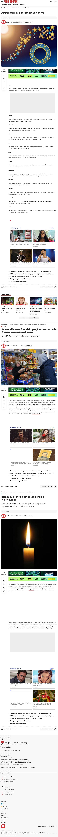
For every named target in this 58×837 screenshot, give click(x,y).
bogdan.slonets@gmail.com (23, 761)
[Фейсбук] (48, 826)
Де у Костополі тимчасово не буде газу (6, 308)
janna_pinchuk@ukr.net (25, 762)
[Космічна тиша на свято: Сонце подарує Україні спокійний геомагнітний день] (36, 301)
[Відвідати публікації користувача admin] (3, 22)
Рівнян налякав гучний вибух (18, 281)
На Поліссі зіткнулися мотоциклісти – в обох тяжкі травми (26, 276)
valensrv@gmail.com (23, 759)
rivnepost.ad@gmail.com (17, 764)
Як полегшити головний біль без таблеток (20, 308)
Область (9, 304)
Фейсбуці (31, 590)
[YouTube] (52, 826)
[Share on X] (4, 78)
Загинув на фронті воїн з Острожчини (20, 278)
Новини (3, 304)
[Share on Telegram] (4, 85)
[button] (2, 1)
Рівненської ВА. (36, 413)
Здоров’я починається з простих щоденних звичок (50, 308)
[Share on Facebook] (4, 74)
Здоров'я (18, 304)
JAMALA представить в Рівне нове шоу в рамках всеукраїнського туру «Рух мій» (32, 273)
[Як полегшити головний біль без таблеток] (22, 301)
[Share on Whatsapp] (4, 81)
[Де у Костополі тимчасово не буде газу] (7, 301)
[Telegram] (56, 826)
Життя (32, 304)
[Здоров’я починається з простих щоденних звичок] (50, 301)
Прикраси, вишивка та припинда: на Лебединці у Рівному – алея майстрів (30, 271)
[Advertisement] (32, 103)
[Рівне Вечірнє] (13, 1)
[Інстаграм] (54, 826)
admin (7, 22)
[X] (50, 826)
